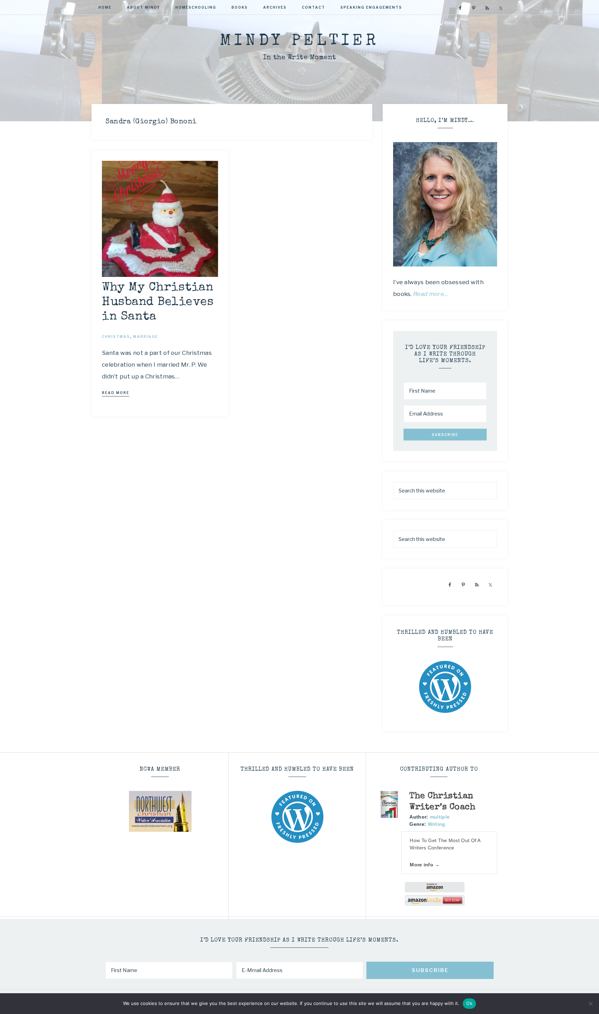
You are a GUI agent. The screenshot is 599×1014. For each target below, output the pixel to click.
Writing (436, 824)
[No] (590, 1003)
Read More (115, 393)
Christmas (116, 336)
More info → (425, 864)
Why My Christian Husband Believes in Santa (158, 302)
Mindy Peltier (299, 41)
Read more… (431, 293)
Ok (469, 1003)
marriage (145, 336)
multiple (440, 817)
